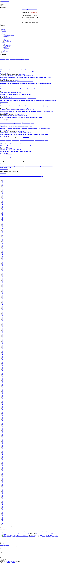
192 (2, 343)
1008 (7, 169)
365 (2, 489)
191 (2, 342)
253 (2, 394)
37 (2, 211)
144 (2, 302)
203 (2, 352)
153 (2, 310)
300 (2, 434)
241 (2, 384)
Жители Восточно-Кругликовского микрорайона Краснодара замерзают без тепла (21, 117)
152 (2, 309)
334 (2, 463)
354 (2, 480)
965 (7, 102)
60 (2, 231)
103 (2, 267)
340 (2, 468)
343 (2, 471)
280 (2, 417)
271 (2, 410)
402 (2, 521)
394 (2, 514)
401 (2, 520)
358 (2, 483)
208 (2, 356)
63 (2, 233)
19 (2, 196)
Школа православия (5, 32)
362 (2, 487)
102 (2, 266)
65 (2, 235)
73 (2, 242)
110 (2, 273)
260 (2, 400)
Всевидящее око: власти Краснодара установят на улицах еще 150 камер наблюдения (22, 71)
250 (2, 392)
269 (2, 408)
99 (2, 264)
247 (2, 389)
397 (2, 516)
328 (2, 458)
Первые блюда (6, 50)
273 (2, 411)
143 (2, 301)
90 (2, 256)
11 (2, 189)
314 (2, 446)
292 (2, 427)
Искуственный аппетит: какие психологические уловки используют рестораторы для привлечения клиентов (28, 100)
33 (2, 208)
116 (2, 278)
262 (2, 402)
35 (2, 210)
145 (2, 303)
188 (2, 339)
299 (2, 433)
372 (2, 495)
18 (2, 195)
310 (2, 443)
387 (2, 508)
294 (2, 429)
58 (2, 229)
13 (2, 191)
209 (2, 357)
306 (2, 439)
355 (2, 481)
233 (2, 377)
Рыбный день (6, 49)
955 (7, 96)
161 (2, 316)
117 (2, 279)
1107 (8, 119)
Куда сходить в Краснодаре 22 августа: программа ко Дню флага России (44, 532)
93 (2, 259)
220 (2, 366)
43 (2, 216)
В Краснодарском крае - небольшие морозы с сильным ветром (16, 151)
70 (2, 239)
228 (2, 373)
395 (2, 515)
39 (2, 213)
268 (2, 407)
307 (2, 440)
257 (2, 398)
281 (2, 418)
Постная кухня (6, 44)
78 (2, 246)
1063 (8, 107)
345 (2, 472)
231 (2, 376)
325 (2, 455)
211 (2, 359)
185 (2, 337)
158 (2, 314)
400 (2, 519)
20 (2, 197)
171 (2, 325)
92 (2, 258)
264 (2, 404)
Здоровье (3, 42)
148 (2, 305)
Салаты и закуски (7, 46)
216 (2, 363)
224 (2, 370)
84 (2, 251)
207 (2, 355)
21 (2, 198)
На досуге (3, 29)
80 (2, 248)
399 (2, 518)
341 (2, 469)
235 (2, 379)
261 (2, 401)
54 (2, 226)
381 (2, 503)
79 (2, 247)
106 (2, 270)
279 (2, 416)
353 (2, 479)
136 (2, 295)
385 (2, 506)
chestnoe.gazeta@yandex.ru (4, 545)
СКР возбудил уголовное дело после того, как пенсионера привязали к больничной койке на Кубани (25, 77)
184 (2, 336)
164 (2, 319)
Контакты (3, 52)
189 (2, 340)
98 (2, 263)
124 (2, 285)
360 (2, 485)
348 (2, 475)
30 (2, 205)
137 (2, 296)
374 (2, 497)
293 (2, 428)
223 (2, 369)
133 (2, 293)
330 (2, 460)
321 (2, 452)
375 (2, 498)
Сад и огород (4, 30)
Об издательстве (5, 51)
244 (2, 387)
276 (2, 414)
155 (2, 311)
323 (2, 454)
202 (2, 351)
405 (2, 523)
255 (2, 396)
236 (2, 380)
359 (2, 484)
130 (2, 290)
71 (2, 240)
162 (2, 317)
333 (2, 462)
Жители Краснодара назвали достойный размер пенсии (14, 59)
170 (2, 324)
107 (2, 271)
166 (2, 321)
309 (2, 442)
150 (2, 307)
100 (2, 265)
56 (2, 227)
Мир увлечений (6, 40)
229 (2, 374)
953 (7, 79)
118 (2, 280)
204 (2, 353)
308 (2, 441)
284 (2, 421)
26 (2, 202)
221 (2, 367)
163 (2, 318)
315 (2, 447)
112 (2, 275)
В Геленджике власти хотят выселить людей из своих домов (15, 66)
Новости (3, 33)
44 (2, 217)
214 (2, 361)
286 (2, 422)
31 (2, 206)
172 (2, 326)
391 (2, 511)
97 (2, 262)
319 (2, 450)
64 (2, 234)
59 (2, 230)
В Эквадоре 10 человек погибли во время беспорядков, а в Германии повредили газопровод (23, 145)
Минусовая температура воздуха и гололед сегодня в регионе (15, 94)
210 (2, 358)
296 (2, 431)
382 (2, 504)
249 (2, 391)
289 (2, 425)
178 (2, 331)
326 (2, 456)
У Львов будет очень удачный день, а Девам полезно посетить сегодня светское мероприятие (24, 140)
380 (2, 502)
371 (2, 494)
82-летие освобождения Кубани (9, 35)
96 (2, 261)
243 (2, 386)
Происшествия (6, 36)
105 (2, 269)
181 (2, 333)
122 (2, 283)
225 (2, 371)
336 (2, 465)
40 (2, 214)
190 (2, 341)
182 (2, 334)
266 (2, 405)
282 (2, 419)
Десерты (5, 47)
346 (2, 473)
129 (2, 289)
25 (2, 201)
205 (2, 354)
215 (2, 362)
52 (2, 224)
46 (2, 219)
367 (2, 491)
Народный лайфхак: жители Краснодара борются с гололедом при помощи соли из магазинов (24, 134)
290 (2, 426)
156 (2, 312)
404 (2, 522)
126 (2, 287)
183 (2, 335)
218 (2, 365)
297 (2, 432)
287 (2, 423)
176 (2, 329)
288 (2, 424)
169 (2, 323)
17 (2, 194)
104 (2, 268)
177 (2, 330)
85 (2, 252)
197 (2, 347)
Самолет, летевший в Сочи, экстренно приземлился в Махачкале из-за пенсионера (21, 176)
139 (2, 298)
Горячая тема (4, 27)
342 (2, 470)
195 (2, 345)
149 (2, 306)
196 (2, 346)
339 (2, 467)
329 (2, 459)
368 (2, 492)
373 (2, 496)
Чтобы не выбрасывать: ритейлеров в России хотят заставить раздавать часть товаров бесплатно (25, 128)
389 (2, 510)
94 (2, 260)
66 (2, 236)
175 (2, 328)
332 (2, 461)
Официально (4, 34)
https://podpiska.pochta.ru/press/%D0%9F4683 (29, 9)
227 (2, 372)
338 (2, 466)
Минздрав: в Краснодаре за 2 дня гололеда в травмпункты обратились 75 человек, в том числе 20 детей (26, 111)
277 (2, 415)
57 (2, 228)
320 (2, 451)
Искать (1, 526)
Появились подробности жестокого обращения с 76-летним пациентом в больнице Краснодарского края (27, 105)
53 (2, 225)
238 (2, 382)
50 (2, 222)
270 (2, 409)
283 (2, 420)
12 (2, 190)
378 (2, 500)
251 (2, 393)
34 (2, 209)
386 (2, 507)
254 (2, 395)
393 (2, 513)
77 (2, 245)
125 (2, 286)
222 (2, 368)
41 (2, 215)
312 (2, 444)
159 (2, 315)
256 (2, 397)
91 (2, 257)
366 (2, 490)
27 (2, 203)
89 (2, 255)
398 (2, 517)
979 (7, 147)
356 (2, 482)
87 (2, 254)
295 (2, 430)
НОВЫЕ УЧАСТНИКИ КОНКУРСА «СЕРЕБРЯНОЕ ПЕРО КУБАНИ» (45, 535)
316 (2, 448)
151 (2, 308)
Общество (5, 37)
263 (2, 403)
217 (2, 364)
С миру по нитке (5, 38)
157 (2, 313)
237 (2, 381)
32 (2, 207)
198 (2, 348)
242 (2, 385)
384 (2, 505)
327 (2, 457)
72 (2, 241)
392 (2, 512)
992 (7, 153)
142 (2, 300)
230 (2, 375)
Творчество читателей (7, 41)
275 (2, 413)
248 (2, 390)
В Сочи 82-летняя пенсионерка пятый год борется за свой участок (17, 123)
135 (2, 294)
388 (2, 509)
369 (2, 493)
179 (2, 332)
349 (2, 476)
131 (2, 291)
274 (2, 412)
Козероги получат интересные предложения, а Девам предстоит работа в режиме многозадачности (25, 83)
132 (2, 292)
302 (2, 436)
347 (2, 474)
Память (3, 28)
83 (2, 250)
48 (2, 221)
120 (2, 282)
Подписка (2, 4)
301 (2, 435)
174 (2, 327)
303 (2, 437)
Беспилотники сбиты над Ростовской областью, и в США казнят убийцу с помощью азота (23, 88)
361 (2, 486)
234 (2, 378)
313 (2, 445)
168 (2, 322)
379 (2, 501)
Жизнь (5, 39)
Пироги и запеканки (7, 45)
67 (2, 237)
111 (2, 274)
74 (2, 243)
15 (2, 193)
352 (2, 478)
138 (2, 297)
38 (2, 212)
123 (2, 284)
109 (2, 272)
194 (2, 344)
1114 (8, 136)
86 (2, 253)
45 (2, 218)
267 (2, 406)
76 (2, 244)
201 (2, 350)
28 (2, 204)
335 (2, 464)
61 (2, 232)
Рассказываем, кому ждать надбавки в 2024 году (12, 157)
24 (2, 200)
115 (2, 277)
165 (2, 320)
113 (2, 276)
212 (2, 360)
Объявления (4, 31)
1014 (8, 130)
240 (2, 383)
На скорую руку (6, 48)
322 (2, 453)
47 (2, 220)
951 (7, 73)
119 (2, 281)
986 (7, 90)
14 (2, 192)
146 (2, 304)
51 (2, 223)
